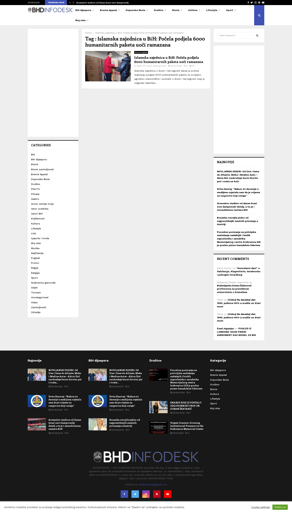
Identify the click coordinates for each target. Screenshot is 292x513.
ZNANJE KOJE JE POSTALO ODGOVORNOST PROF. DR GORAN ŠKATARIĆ (185, 405)
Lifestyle (211, 10)
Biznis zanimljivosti (42, 169)
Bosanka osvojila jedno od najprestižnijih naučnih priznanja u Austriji (237, 221)
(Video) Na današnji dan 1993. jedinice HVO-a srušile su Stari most (239, 303)
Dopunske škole (135, 10)
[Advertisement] (53, 82)
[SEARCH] (257, 35)
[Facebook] (124, 494)
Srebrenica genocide (43, 282)
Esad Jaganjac (225, 328)
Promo (35, 263)
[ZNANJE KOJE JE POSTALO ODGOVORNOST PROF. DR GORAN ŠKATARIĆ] (158, 407)
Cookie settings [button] (260, 507)
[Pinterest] (157, 494)
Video (34, 302)
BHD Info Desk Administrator (151, 66)
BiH (33, 154)
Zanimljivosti (38, 307)
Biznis (175, 10)
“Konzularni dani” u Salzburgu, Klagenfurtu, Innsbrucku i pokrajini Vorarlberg (238, 271)
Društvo (158, 10)
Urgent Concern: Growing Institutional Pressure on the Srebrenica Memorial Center (186, 425)
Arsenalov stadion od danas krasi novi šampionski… (103, 2)
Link (33, 233)
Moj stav (80, 20)
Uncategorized (39, 297)
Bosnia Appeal (108, 10)
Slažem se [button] (280, 507)
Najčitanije (37, 253)
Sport (229, 10)
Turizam (36, 292)
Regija (34, 267)
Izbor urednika (39, 208)
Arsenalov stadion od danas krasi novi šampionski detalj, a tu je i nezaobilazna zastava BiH (237, 206)
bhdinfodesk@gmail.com (153, 484)
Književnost (37, 218)
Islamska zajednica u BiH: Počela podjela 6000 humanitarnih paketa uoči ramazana (168, 59)
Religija (35, 273)
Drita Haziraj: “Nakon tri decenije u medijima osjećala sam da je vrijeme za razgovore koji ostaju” (238, 192)
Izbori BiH (37, 213)
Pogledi (35, 258)
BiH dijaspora (83, 10)
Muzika (35, 248)
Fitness (35, 194)
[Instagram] (146, 494)
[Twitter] (135, 494)
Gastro (35, 199)
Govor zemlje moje (42, 203)
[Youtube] (167, 494)
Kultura (192, 10)
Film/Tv (35, 189)
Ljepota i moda (40, 238)
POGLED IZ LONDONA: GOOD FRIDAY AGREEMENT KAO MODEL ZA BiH (236, 331)
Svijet (34, 287)
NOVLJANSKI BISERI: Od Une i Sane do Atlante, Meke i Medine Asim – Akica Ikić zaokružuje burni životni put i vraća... (64, 376)
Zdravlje (35, 312)
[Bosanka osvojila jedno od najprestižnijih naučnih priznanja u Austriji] (98, 424)
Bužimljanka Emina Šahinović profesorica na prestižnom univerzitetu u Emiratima (234, 288)
